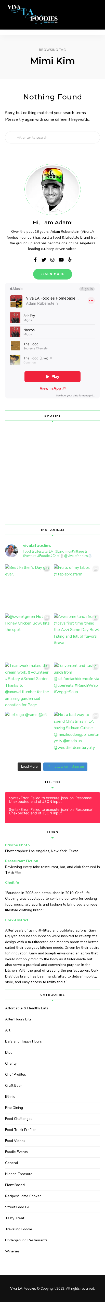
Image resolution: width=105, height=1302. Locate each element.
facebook (35, 260)
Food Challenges (18, 1118)
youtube (61, 260)
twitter (44, 260)
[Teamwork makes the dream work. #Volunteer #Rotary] (28, 686)
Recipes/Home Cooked (23, 1196)
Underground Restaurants (26, 1240)
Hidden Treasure (18, 1173)
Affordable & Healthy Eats (26, 1008)
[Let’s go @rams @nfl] (28, 735)
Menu (95, 15)
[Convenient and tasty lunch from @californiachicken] (77, 686)
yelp (70, 260)
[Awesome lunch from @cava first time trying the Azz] (77, 636)
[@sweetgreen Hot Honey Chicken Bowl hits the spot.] (28, 636)
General (11, 1162)
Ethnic (10, 1096)
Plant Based (15, 1185)
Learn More (52, 274)
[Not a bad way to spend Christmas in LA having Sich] (77, 735)
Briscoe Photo (17, 845)
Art (7, 1030)
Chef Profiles (15, 1074)
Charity (11, 1063)
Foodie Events (16, 1151)
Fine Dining (14, 1107)
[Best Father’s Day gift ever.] (28, 587)
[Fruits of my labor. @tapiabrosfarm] (77, 587)
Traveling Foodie (18, 1229)
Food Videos (15, 1140)
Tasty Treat (14, 1218)
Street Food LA (17, 1207)
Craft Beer (13, 1085)
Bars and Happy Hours (23, 1041)
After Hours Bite (18, 1019)
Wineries (12, 1251)
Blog (8, 1052)
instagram (52, 260)
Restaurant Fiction (21, 861)
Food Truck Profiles (20, 1129)
